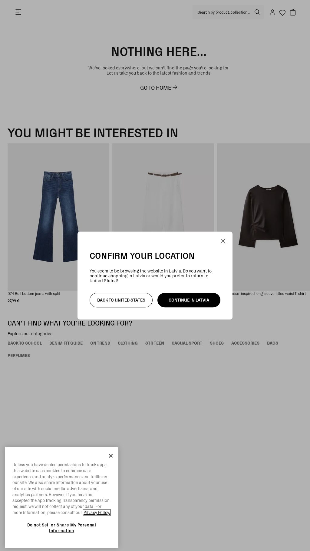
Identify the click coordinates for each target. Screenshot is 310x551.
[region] (61, 497)
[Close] (110, 456)
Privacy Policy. (97, 512)
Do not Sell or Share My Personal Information (61, 527)
